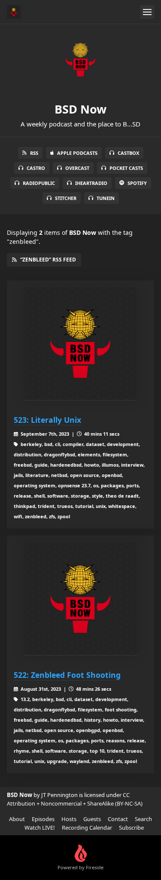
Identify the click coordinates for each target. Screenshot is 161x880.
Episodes (43, 819)
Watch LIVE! (39, 827)
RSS (34, 153)
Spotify (137, 183)
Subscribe (131, 827)
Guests (92, 819)
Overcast (77, 168)
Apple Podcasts (77, 153)
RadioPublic (39, 183)
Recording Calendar (87, 827)
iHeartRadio (91, 183)
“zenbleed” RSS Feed (48, 259)
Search (143, 819)
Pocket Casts (126, 168)
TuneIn (106, 198)
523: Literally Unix (47, 420)
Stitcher (65, 198)
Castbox (128, 153)
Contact (118, 819)
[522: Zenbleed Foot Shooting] (80, 598)
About (17, 819)
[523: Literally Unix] (80, 343)
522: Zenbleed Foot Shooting (67, 675)
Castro (36, 168)
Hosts (68, 819)
